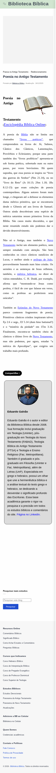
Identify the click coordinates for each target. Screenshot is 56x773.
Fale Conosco (9, 748)
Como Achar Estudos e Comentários (18, 643)
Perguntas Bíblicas (11, 648)
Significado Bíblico (11, 638)
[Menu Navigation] (4, 3)
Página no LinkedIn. (28, 514)
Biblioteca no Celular (12, 721)
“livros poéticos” (31, 139)
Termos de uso (9, 758)
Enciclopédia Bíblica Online (24, 124)
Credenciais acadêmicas (13, 735)
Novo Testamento (42, 336)
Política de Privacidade (13, 753)
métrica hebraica (26, 273)
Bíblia (24, 134)
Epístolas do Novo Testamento (35, 307)
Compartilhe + (12, 373)
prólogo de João (42, 259)
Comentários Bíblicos (12, 633)
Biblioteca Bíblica (28, 3)
